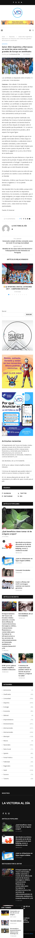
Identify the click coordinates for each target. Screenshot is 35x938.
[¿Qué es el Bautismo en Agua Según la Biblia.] (8, 561)
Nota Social (18, 749)
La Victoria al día (14, 54)
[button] (3, 279)
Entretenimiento (18, 724)
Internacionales (18, 732)
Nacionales (18, 745)
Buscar (4, 311)
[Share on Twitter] (25, 219)
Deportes (12, 36)
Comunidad (18, 698)
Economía (18, 711)
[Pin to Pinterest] (27, 219)
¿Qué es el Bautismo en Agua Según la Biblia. (24, 560)
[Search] (33, 30)
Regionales (18, 766)
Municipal (18, 736)
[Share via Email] (29, 219)
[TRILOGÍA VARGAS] (5, 922)
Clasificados (18, 694)
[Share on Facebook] (23, 219)
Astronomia (18, 690)
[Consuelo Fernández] (8, 573)
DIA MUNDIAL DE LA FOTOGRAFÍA (13, 461)
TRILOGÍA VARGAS (15, 921)
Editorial (18, 715)
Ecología (18, 707)
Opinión (18, 753)
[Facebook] (13, 2)
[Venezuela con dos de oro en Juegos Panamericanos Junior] (5, 912)
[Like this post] (21, 219)
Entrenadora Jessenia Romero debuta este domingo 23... (15, 931)
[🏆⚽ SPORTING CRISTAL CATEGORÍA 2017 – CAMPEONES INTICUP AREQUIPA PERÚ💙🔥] (17, 273)
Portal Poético (18, 757)
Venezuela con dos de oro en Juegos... (15, 912)
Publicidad (18, 762)
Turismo (18, 778)
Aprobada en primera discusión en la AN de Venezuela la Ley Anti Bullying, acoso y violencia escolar (23, 546)
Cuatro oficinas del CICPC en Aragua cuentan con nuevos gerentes (23, 585)
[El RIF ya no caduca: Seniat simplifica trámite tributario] (9, 658)
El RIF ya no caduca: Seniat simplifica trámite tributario (9, 667)
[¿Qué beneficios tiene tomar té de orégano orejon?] (17, 519)
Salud (18, 770)
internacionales (18, 728)
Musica (18, 741)
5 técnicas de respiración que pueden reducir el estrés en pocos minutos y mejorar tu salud (16, 472)
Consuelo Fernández (23, 570)
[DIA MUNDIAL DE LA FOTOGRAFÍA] (25, 606)
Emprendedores (18, 720)
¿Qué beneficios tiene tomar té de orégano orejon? (17, 532)
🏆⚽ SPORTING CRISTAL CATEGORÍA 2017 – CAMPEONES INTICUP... (17, 288)
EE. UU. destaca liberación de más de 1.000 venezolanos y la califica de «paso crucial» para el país (17, 479)
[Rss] (21, 2)
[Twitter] (16, 2)
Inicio (3, 36)
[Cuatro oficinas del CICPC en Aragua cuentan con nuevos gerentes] (8, 585)
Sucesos (18, 774)
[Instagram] (18, 2)
